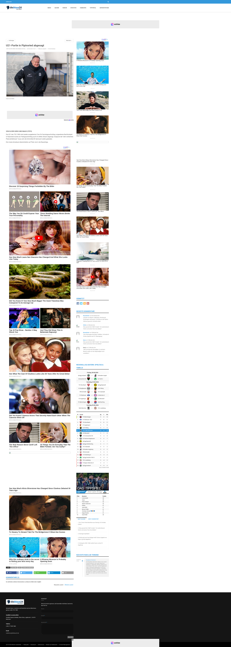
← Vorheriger (10, 40)
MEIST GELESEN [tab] (81, 519)
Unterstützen (104, 7)
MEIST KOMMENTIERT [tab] (93, 519)
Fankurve (83, 7)
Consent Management (64, 644)
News (49, 7)
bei (96, 326)
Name (42, 608)
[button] (12, 572)
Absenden (70, 637)
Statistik (73, 7)
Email (43, 615)
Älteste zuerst (69, 585)
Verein (65, 7)
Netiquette (26, 644)
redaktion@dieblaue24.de (12, 633)
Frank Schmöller (28, 567)
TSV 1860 (14, 567)
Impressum (33, 644)
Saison (57, 7)
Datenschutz (41, 644)
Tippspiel (93, 7)
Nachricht (44, 622)
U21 (20, 567)
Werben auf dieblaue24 (51, 644)
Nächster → (69, 40)
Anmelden (9, 1)
